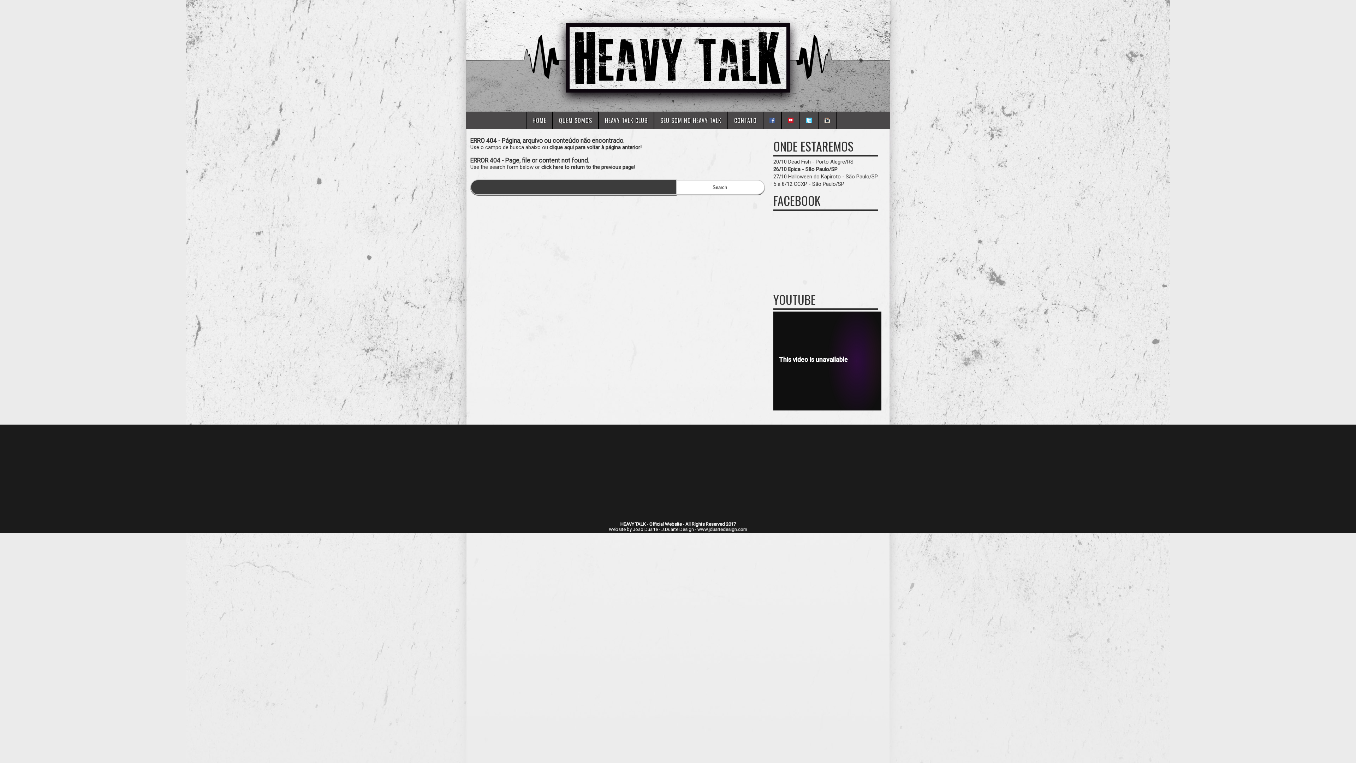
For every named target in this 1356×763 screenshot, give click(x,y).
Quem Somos (575, 120)
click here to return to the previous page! (588, 167)
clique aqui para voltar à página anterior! (595, 147)
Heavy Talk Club (626, 120)
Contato (745, 120)
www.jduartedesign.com (722, 529)
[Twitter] (809, 120)
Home (539, 120)
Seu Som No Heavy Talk (690, 120)
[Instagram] (827, 120)
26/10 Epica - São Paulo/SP (805, 169)
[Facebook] (772, 120)
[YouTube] (790, 120)
